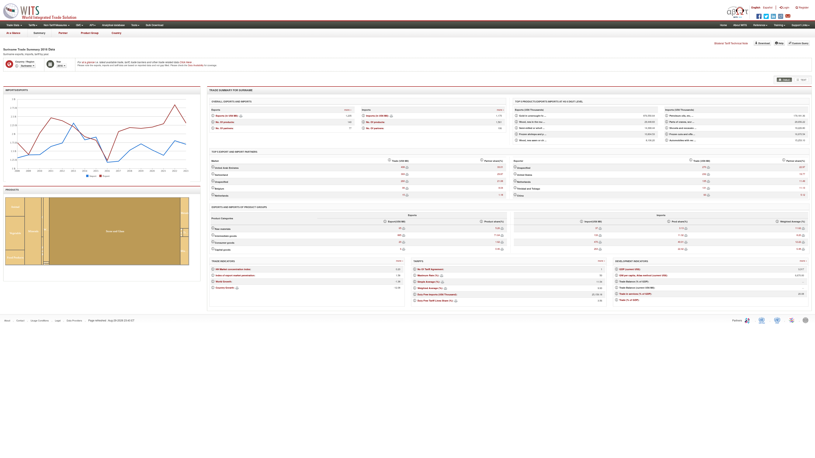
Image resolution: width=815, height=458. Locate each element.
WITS (42, 10)
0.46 (497, 248)
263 (596, 248)
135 (704, 181)
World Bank (806, 320)
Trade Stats (13, 25)
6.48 (799, 248)
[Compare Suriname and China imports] (708, 194)
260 (403, 181)
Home (723, 25)
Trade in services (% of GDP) (635, 293)
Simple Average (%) (428, 281)
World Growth (223, 281)
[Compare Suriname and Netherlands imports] (708, 181)
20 (400, 241)
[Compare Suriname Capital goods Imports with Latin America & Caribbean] (600, 248)
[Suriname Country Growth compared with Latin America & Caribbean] (237, 287)
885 (399, 235)
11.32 (681, 235)
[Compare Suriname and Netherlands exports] (407, 194)
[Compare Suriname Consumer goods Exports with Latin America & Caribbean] (403, 241)
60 (705, 194)
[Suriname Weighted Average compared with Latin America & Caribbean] (445, 288)
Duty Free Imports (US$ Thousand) (437, 294)
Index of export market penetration (235, 275)
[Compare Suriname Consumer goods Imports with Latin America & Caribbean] (600, 241)
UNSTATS (777, 320)
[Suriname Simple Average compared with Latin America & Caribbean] (442, 281)
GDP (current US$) (629, 269)
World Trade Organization (792, 320)
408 (403, 167)
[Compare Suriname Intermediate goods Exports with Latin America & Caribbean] (403, 235)
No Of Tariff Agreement (430, 269)
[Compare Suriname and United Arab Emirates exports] (407, 167)
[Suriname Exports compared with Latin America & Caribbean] (241, 115)
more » (347, 109)
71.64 (497, 235)
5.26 (497, 228)
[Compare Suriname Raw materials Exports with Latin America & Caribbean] (403, 228)
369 (403, 174)
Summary (39, 33)
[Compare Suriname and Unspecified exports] (407, 181)
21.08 (500, 181)
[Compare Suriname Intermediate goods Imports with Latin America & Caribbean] (600, 235)
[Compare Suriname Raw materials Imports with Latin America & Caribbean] (600, 228)
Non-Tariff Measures (55, 25)
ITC (748, 320)
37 (596, 228)
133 (596, 235)
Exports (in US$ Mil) (227, 115)
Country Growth (225, 287)
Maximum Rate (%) (427, 275)
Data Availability (196, 65)
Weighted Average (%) (429, 288)
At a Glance (13, 33)
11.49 (802, 181)
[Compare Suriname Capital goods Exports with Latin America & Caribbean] (403, 248)
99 (403, 187)
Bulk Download (154, 25)
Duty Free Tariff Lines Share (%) (435, 300)
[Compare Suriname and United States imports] (708, 174)
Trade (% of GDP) (629, 300)
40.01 (681, 241)
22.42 (681, 248)
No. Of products (225, 122)
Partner (63, 33)
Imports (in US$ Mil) (377, 115)
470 (596, 241)
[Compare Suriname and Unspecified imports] (708, 167)
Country (116, 33)
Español (768, 7)
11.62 (798, 228)
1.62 (497, 241)
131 (704, 187)
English (755, 7)
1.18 (501, 194)
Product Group (89, 33)
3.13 (681, 228)
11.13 (802, 187)
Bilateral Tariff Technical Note (731, 43)
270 (704, 167)
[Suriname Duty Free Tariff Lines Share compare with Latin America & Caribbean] (456, 300)
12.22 (798, 241)
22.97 (802, 167)
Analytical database (113, 25)
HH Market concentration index (233, 269)
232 (704, 174)
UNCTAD (762, 320)
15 (403, 194)
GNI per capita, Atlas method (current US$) (643, 275)
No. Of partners (224, 128)
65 (400, 228)
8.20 (799, 235)
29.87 (500, 174)
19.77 (802, 174)
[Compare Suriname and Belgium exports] (407, 187)
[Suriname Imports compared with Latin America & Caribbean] (391, 115)
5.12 (803, 194)
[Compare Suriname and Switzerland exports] (407, 174)
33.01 (500, 167)
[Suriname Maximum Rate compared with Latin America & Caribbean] (441, 275)
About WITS (740, 25)
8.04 (501, 187)
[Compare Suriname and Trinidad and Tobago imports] (708, 187)
